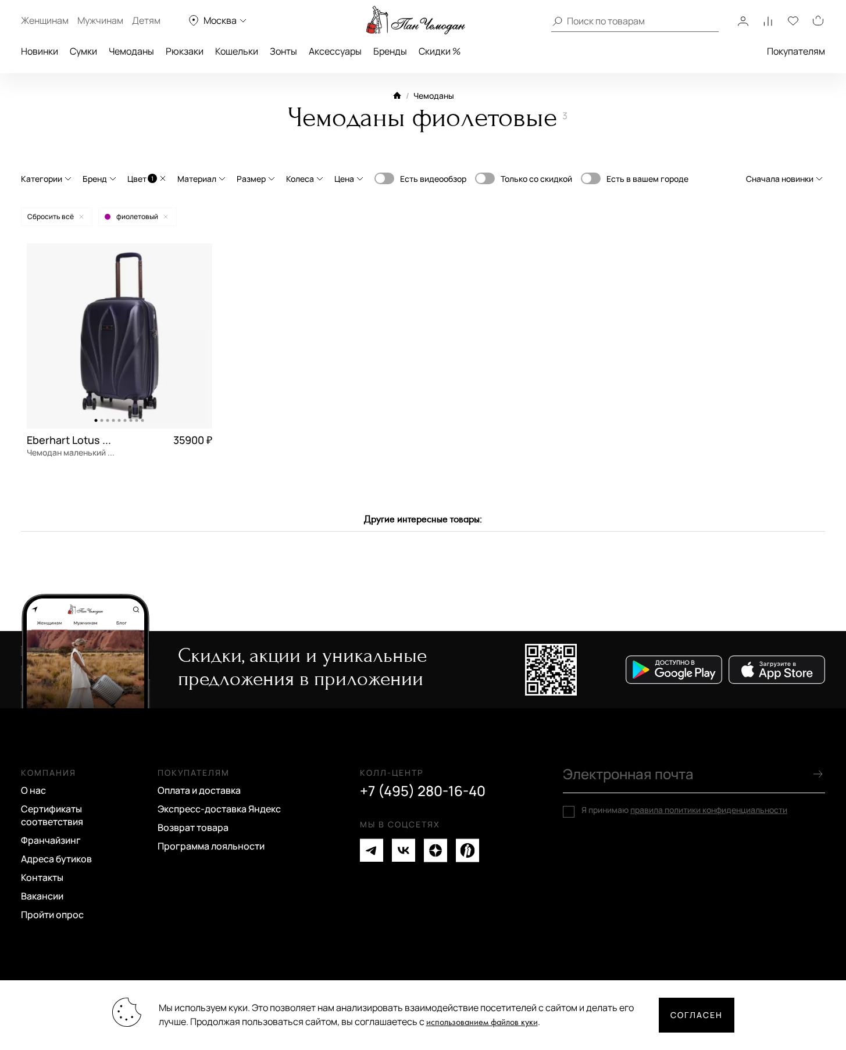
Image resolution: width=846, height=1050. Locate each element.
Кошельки (236, 51)
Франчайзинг (51, 840)
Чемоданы (131, 51)
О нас (33, 790)
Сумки (83, 51)
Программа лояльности (211, 846)
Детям (146, 20)
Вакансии (42, 896)
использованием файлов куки (482, 1022)
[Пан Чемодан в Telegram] (371, 850)
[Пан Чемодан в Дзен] (435, 850)
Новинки (39, 51)
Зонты (283, 51)
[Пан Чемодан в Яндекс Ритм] (467, 850)
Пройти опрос (52, 914)
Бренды (390, 51)
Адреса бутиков (56, 858)
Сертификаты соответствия (52, 815)
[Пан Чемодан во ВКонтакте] (403, 850)
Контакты (42, 877)
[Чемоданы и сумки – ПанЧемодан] (415, 20)
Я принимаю (684, 810)
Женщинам (45, 20)
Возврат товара (193, 827)
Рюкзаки (185, 51)
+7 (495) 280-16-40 (423, 791)
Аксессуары (335, 51)
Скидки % (440, 51)
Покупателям (796, 51)
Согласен (696, 1014)
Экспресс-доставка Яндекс (219, 808)
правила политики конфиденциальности (708, 809)
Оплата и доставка (199, 790)
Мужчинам (100, 20)
